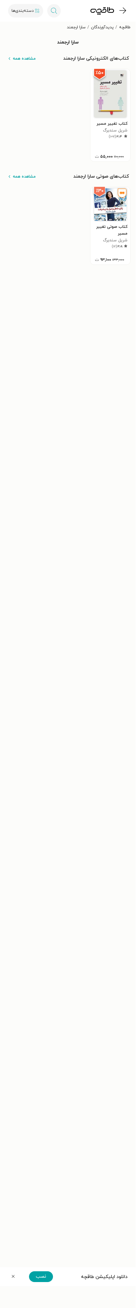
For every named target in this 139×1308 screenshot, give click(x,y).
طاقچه (125, 27)
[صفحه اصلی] (102, 11)
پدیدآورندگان (102, 27)
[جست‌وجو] (54, 11)
